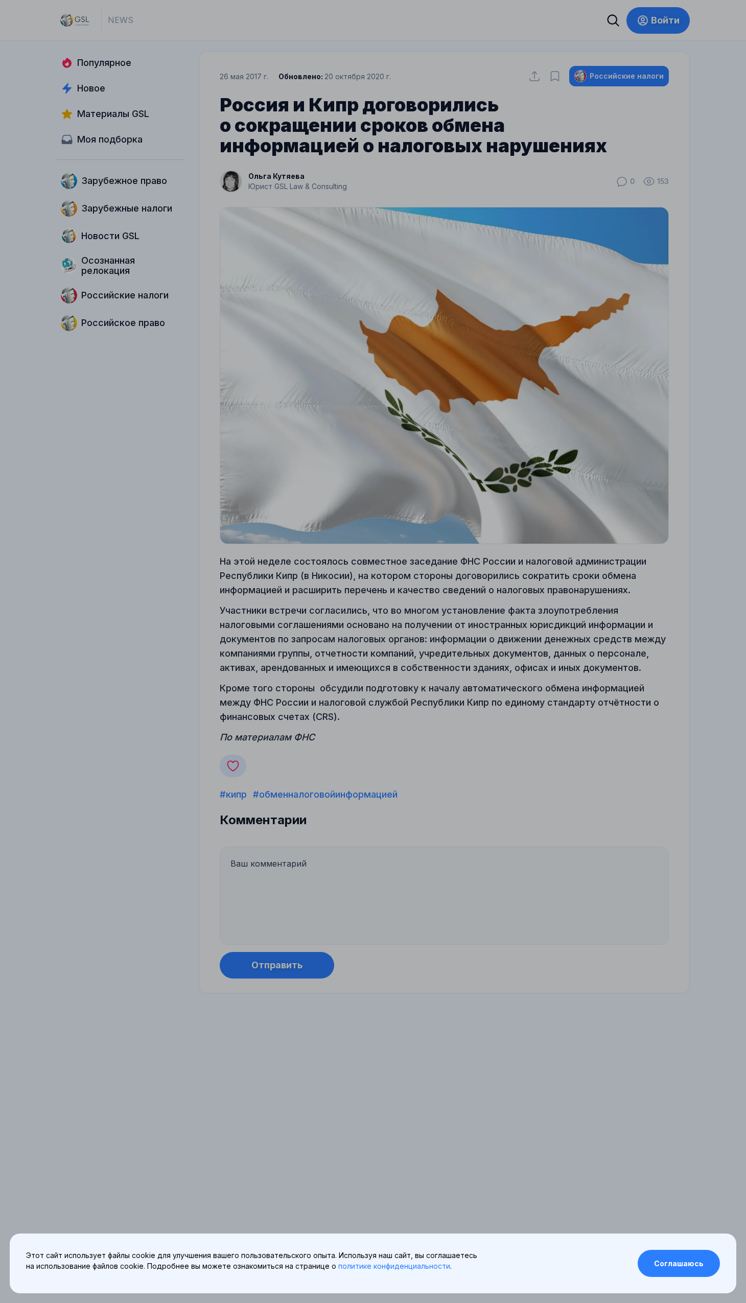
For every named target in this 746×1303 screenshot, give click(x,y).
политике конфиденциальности (394, 1266)
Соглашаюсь (679, 1263)
